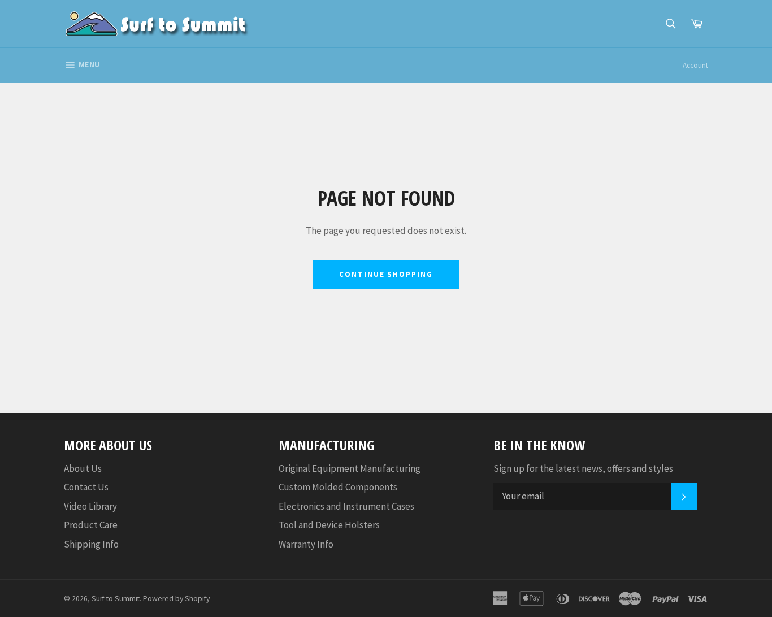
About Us (83, 468)
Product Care (91, 525)
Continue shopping (386, 274)
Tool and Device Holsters (329, 525)
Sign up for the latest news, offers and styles (583, 468)
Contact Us (86, 487)
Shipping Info (91, 544)
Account (695, 65)
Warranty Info (306, 544)
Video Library (90, 506)
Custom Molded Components (338, 487)
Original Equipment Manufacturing (349, 468)
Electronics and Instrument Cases (346, 506)
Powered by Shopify (176, 598)
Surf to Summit (116, 598)
